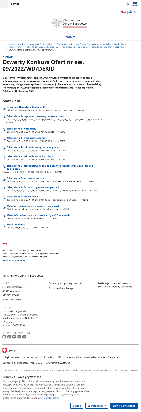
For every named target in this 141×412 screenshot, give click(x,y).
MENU (69, 36)
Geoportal (113, 357)
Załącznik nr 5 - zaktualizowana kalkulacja (36, 158)
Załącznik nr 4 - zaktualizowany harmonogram (36, 149)
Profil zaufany (47, 357)
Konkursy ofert (15, 47)
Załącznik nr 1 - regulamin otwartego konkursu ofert (54, 119)
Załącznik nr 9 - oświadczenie (47, 198)
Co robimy (48, 44)
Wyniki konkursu (27, 226)
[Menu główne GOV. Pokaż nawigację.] (4, 4)
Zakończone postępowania (75, 47)
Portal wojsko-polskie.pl (61, 288)
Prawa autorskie (72, 357)
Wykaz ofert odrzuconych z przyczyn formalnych (38, 207)
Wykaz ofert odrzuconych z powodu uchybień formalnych (38, 217)
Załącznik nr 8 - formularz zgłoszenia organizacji (52, 189)
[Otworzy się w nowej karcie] (4, 337)
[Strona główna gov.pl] (3, 44)
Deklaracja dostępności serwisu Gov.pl (22, 362)
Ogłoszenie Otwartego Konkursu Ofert (46, 108)
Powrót (9, 56)
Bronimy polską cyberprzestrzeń (65, 283)
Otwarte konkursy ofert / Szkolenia (42, 47)
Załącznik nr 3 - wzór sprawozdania (36, 139)
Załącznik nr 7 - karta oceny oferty (50, 180)
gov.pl (12, 350)
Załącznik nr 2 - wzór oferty (36, 130)
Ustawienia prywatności (58, 362)
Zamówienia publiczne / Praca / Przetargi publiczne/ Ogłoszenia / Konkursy (91, 44)
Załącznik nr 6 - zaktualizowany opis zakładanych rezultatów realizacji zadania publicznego (47, 168)
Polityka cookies (10, 357)
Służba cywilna (29, 357)
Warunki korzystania (94, 357)
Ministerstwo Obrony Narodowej (24, 44)
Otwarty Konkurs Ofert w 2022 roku (108, 47)
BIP (59, 357)
